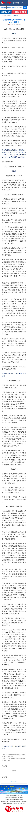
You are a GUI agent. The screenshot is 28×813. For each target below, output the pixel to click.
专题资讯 (9, 15)
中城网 (4, 15)
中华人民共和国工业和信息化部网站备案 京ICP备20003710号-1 (14, 801)
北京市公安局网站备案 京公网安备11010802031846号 (14, 803)
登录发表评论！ (14, 781)
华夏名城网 (15, 15)
